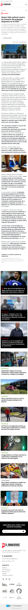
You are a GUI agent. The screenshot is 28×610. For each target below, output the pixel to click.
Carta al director (6, 569)
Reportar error (6, 571)
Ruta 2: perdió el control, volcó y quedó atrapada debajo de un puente (12, 400)
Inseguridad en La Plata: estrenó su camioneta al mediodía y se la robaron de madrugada (13, 456)
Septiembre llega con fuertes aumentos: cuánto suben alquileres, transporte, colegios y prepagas (14, 372)
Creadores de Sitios (17, 608)
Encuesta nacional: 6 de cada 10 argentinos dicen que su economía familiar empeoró (13, 511)
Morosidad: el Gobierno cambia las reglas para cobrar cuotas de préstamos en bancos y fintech (13, 484)
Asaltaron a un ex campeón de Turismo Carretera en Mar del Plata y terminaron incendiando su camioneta (13, 343)
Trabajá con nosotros (7, 575)
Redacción (4, 567)
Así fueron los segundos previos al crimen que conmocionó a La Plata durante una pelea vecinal (13, 427)
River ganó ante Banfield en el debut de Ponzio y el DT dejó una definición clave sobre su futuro (13, 290)
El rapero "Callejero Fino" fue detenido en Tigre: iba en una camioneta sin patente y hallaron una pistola (13, 316)
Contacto (4, 573)
